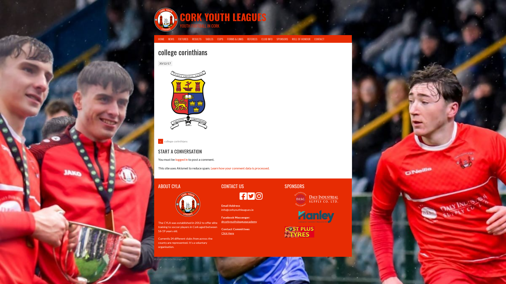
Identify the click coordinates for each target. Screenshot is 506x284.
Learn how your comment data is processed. (240, 168)
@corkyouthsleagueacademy (239, 221)
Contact (319, 39)
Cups (220, 39)
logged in (181, 159)
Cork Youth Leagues (223, 17)
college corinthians (173, 141)
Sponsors (282, 39)
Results (196, 39)
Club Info (267, 39)
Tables (209, 39)
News (171, 39)
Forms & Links (235, 39)
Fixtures (183, 39)
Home (161, 39)
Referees (252, 39)
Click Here (227, 233)
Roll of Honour (301, 39)
